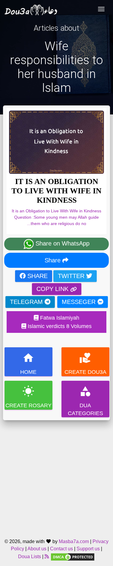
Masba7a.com (74, 541)
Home (28, 363)
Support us (88, 548)
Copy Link (53, 289)
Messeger (79, 302)
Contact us (61, 548)
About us (36, 548)
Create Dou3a (85, 363)
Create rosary (28, 396)
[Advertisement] (56, 476)
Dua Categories (85, 400)
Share (53, 260)
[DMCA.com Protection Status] (72, 556)
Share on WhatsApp (61, 243)
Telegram (27, 302)
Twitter (72, 276)
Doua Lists (29, 556)
